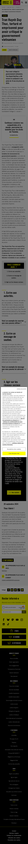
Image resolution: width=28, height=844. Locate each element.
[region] (14, 422)
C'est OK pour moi (14, 453)
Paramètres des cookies (14, 449)
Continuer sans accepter (21, 388)
